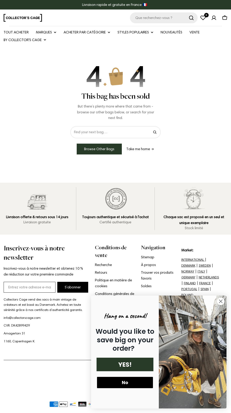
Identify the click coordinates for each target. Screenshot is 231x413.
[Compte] (214, 18)
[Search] (155, 132)
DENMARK (188, 266)
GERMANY (188, 277)
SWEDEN (205, 266)
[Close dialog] (221, 301)
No (125, 382)
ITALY (201, 271)
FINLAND (190, 283)
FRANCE (205, 283)
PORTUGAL (189, 289)
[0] (203, 18)
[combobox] (164, 17)
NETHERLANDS (209, 277)
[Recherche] (191, 18)
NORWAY (187, 271)
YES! (125, 364)
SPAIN (205, 289)
